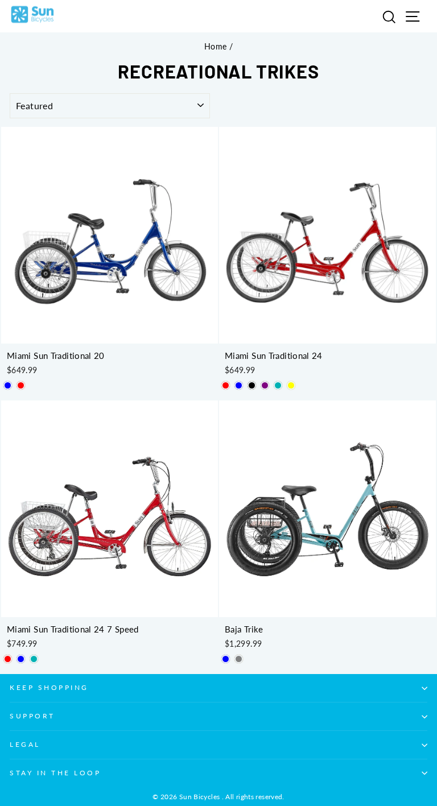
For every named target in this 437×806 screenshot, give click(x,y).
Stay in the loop (55, 772)
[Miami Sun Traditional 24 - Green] (278, 385)
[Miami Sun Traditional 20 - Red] (21, 385)
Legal (25, 744)
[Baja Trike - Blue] (225, 659)
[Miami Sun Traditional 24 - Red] (225, 385)
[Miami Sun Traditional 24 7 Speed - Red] (7, 659)
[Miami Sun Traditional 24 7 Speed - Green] (34, 659)
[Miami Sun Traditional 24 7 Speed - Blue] (21, 659)
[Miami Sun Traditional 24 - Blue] (238, 385)
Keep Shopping (49, 687)
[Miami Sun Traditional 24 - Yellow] (291, 385)
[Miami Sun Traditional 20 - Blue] (7, 385)
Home (215, 46)
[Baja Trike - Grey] (238, 659)
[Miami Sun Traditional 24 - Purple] (265, 385)
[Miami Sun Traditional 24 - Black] (252, 385)
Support (32, 716)
